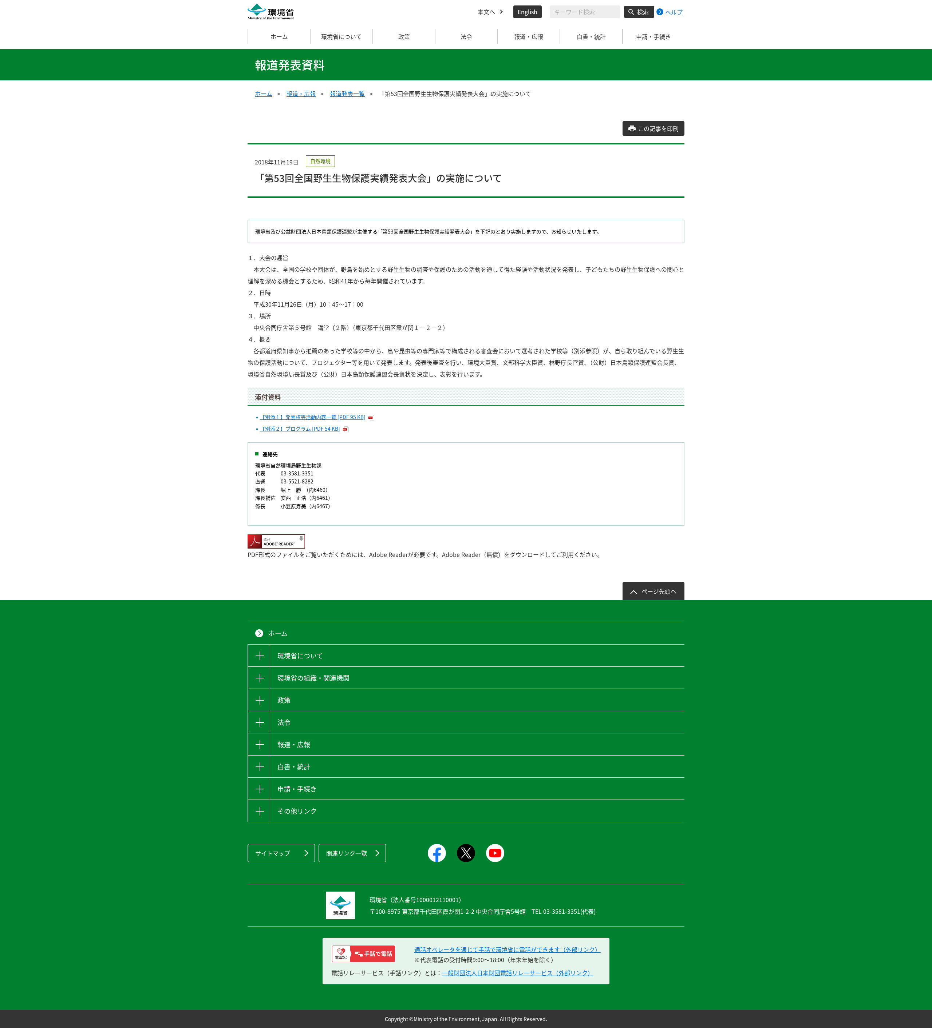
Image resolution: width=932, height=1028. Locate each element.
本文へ (486, 11)
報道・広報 (301, 93)
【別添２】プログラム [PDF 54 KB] (300, 428)
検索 (643, 11)
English (527, 11)
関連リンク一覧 (346, 853)
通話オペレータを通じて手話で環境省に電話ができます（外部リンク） (507, 949)
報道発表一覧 (347, 93)
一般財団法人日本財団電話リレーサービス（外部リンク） (517, 972)
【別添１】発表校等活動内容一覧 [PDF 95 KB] (313, 417)
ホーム (279, 36)
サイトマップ (272, 853)
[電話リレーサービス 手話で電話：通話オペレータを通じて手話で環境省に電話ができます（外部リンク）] (363, 954)
